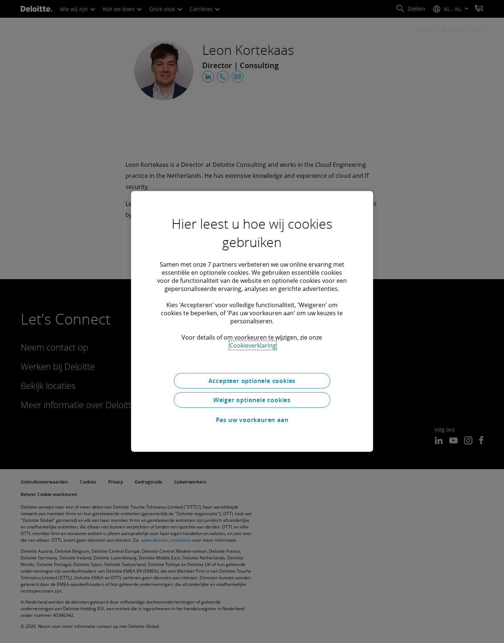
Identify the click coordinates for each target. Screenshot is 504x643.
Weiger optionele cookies (252, 400)
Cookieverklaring (252, 345)
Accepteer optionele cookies (252, 381)
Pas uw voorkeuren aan (252, 420)
